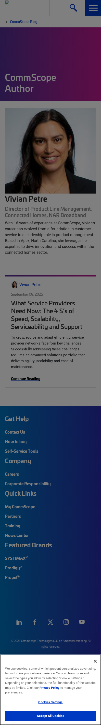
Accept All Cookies (50, 715)
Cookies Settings (50, 702)
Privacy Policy (49, 687)
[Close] (95, 661)
